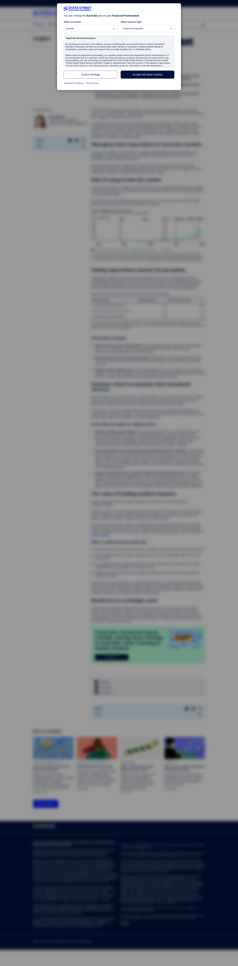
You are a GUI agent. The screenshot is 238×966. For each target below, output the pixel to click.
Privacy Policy (92, 83)
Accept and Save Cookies (147, 74)
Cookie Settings (90, 74)
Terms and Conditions (74, 83)
